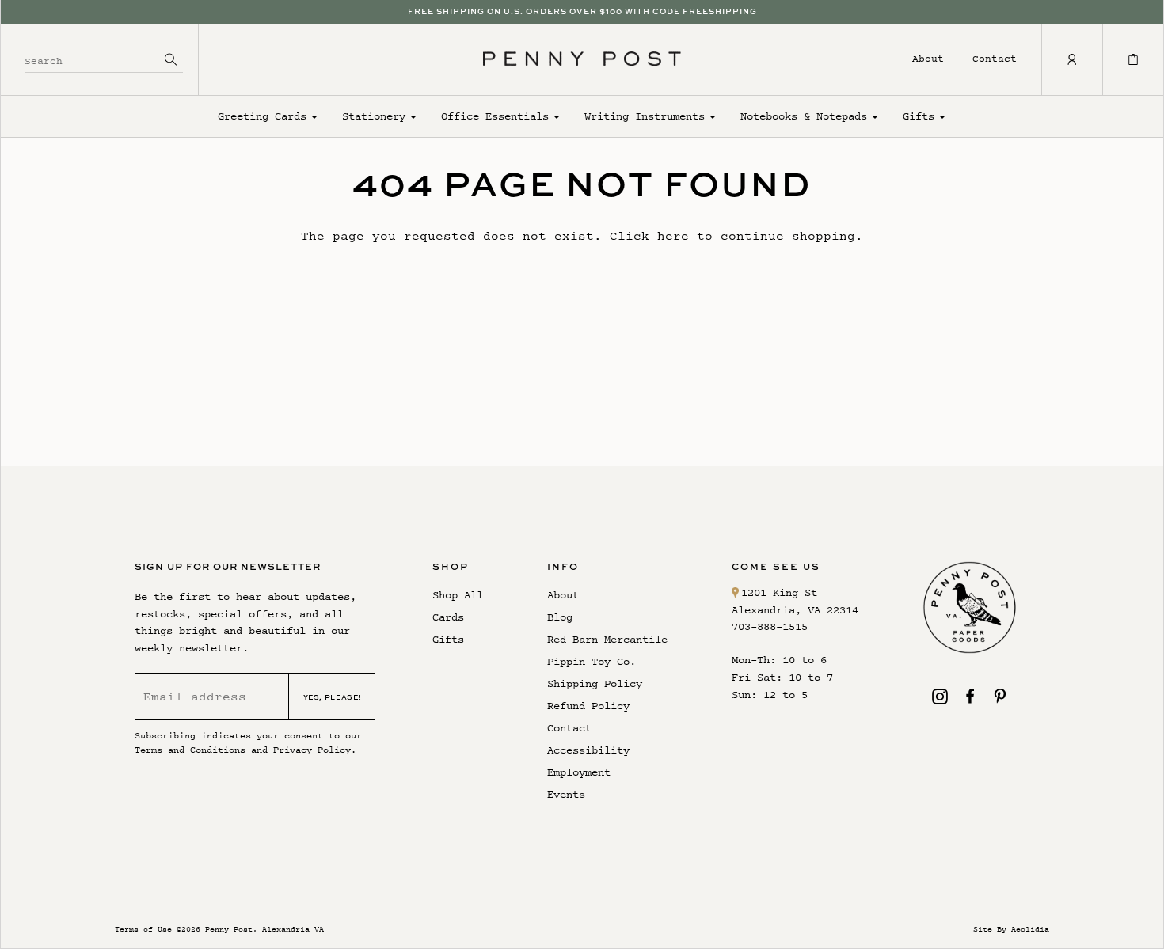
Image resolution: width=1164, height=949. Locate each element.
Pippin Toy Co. (591, 661)
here (673, 235)
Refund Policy (588, 706)
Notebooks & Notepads (803, 116)
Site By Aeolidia (1011, 928)
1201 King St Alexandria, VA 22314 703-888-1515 (795, 609)
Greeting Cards (262, 116)
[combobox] (92, 59)
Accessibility (588, 750)
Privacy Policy (312, 749)
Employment (579, 772)
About (928, 58)
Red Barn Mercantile (607, 639)
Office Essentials (495, 116)
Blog (559, 617)
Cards (448, 617)
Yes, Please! (332, 697)
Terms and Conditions (190, 749)
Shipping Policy (594, 683)
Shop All (457, 595)
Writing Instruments (644, 116)
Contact (994, 58)
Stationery (373, 116)
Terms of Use (143, 928)
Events (566, 794)
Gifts (918, 116)
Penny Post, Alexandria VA (264, 928)
